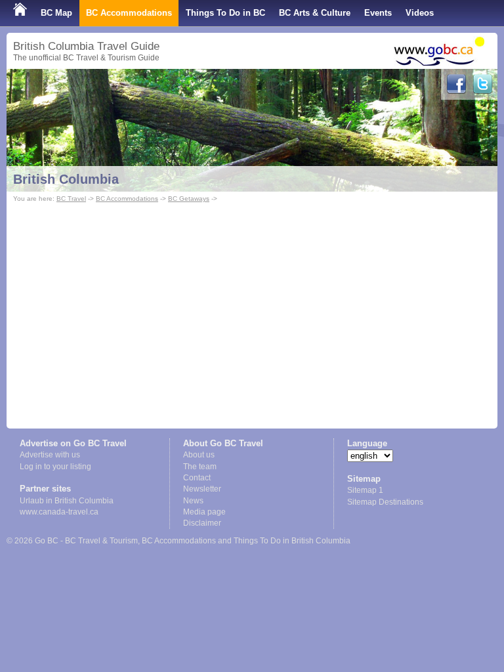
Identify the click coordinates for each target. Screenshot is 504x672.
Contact (197, 478)
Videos (420, 13)
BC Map (56, 13)
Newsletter (202, 489)
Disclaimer (202, 523)
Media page (204, 512)
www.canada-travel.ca (59, 512)
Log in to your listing (55, 467)
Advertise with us (50, 455)
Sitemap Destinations (385, 502)
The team (200, 467)
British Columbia (66, 179)
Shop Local (36, 39)
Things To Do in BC (225, 13)
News (193, 501)
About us (199, 455)
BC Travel (71, 198)
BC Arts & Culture (314, 13)
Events (378, 13)
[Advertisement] (252, 304)
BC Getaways (188, 198)
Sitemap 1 (365, 490)
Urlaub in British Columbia (67, 501)
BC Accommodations (129, 13)
